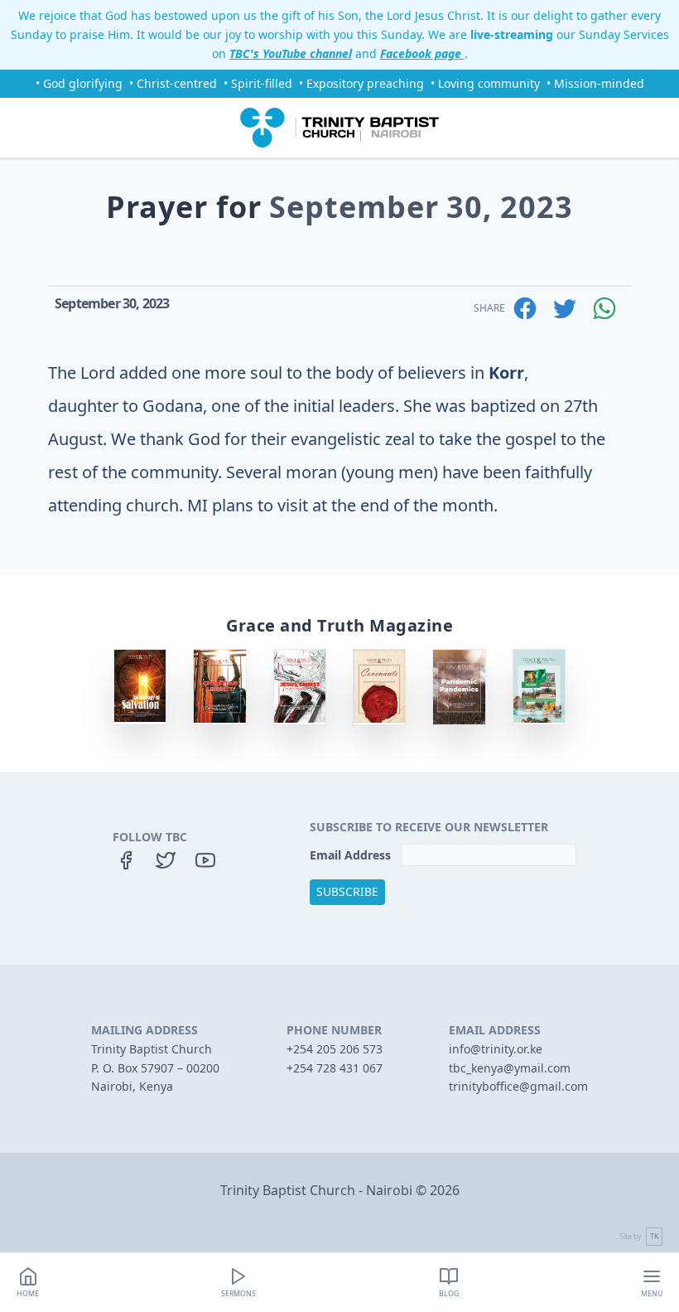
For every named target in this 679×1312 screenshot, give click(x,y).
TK (654, 1237)
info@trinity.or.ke (495, 1049)
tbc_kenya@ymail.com (510, 1068)
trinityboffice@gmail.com (518, 1086)
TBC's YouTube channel (290, 53)
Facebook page (422, 53)
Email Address (352, 855)
